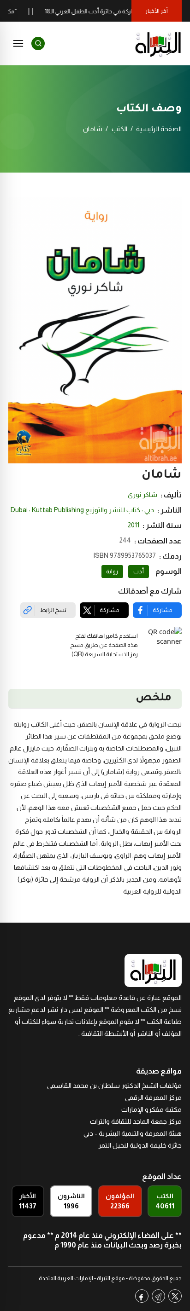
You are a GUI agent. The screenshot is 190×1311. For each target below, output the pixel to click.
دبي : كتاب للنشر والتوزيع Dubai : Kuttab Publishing (82, 510)
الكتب (119, 129)
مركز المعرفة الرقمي (153, 1097)
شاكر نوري (142, 494)
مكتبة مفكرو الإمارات (151, 1109)
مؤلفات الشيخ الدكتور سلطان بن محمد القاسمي (114, 1085)
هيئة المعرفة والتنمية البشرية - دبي (132, 1133)
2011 (133, 525)
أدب (138, 571)
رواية (112, 571)
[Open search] (38, 43)
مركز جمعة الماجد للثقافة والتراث (136, 1121)
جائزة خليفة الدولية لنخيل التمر (140, 1145)
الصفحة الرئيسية (159, 129)
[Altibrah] (158, 43)
